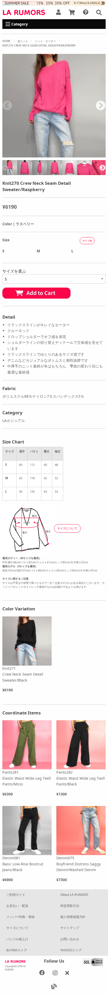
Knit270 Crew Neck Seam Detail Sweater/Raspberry (39, 45)
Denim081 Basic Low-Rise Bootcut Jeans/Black (22, 863)
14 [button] (50, 154)
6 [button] (46, 149)
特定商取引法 (69, 905)
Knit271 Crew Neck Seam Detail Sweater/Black (22, 674)
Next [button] (101, 106)
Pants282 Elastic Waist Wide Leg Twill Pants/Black (80, 778)
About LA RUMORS (74, 894)
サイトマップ (69, 928)
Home (6, 41)
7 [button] (54, 149)
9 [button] (69, 149)
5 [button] (38, 149)
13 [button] (101, 149)
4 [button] (30, 149)
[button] (99, 12)
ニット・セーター (45, 41)
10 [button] (77, 149)
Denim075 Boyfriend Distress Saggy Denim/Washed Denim (78, 863)
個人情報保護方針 (72, 917)
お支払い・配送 (17, 905)
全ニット (23, 41)
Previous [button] (7, 106)
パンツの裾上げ (17, 939)
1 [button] (6, 149)
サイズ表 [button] (87, 240)
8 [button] (61, 149)
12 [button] (93, 149)
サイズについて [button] (67, 528)
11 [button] (85, 149)
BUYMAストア (16, 950)
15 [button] (58, 154)
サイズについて (17, 928)
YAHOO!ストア (71, 950)
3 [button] (22, 149)
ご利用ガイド (15, 894)
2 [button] (14, 149)
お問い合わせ (69, 939)
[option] (54, 105)
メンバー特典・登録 (20, 917)
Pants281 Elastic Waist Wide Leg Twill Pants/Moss (26, 778)
